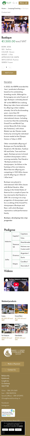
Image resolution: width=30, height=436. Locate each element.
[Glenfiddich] (21, 328)
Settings (18, 429)
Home (4, 8)
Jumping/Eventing (14, 8)
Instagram (5, 405)
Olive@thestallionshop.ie (11, 398)
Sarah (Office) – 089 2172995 (12, 396)
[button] (23, 3)
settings (21, 426)
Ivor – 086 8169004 (9, 393)
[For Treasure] (8, 328)
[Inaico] (8, 309)
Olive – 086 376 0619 (9, 390)
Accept (5, 429)
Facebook (5, 403)
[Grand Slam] (21, 309)
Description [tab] (8, 82)
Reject (11, 429)
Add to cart (9, 73)
